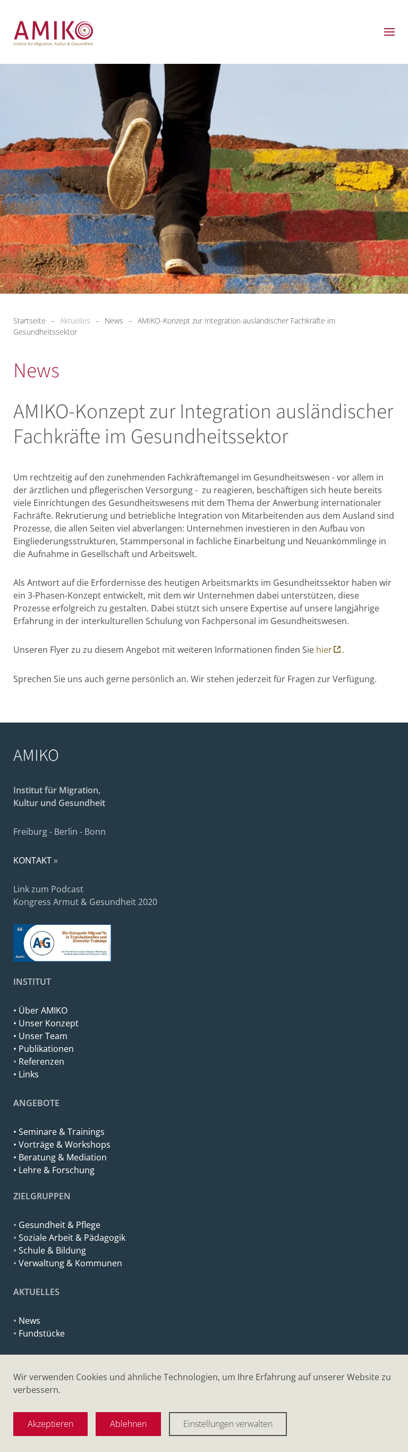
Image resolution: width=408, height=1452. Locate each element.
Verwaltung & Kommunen (70, 1263)
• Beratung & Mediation (60, 1157)
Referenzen (41, 1061)
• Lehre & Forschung (54, 1170)
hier (324, 650)
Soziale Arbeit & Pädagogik (72, 1237)
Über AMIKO (41, 1010)
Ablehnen (128, 1424)
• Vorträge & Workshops (61, 1144)
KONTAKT (32, 860)
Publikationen (46, 1049)
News (29, 1320)
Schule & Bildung (52, 1250)
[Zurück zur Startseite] (53, 32)
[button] (389, 32)
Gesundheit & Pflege (59, 1225)
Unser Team (43, 1036)
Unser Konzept (49, 1023)
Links (29, 1074)
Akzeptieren (50, 1424)
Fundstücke (42, 1333)
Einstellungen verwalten (228, 1424)
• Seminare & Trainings (59, 1132)
